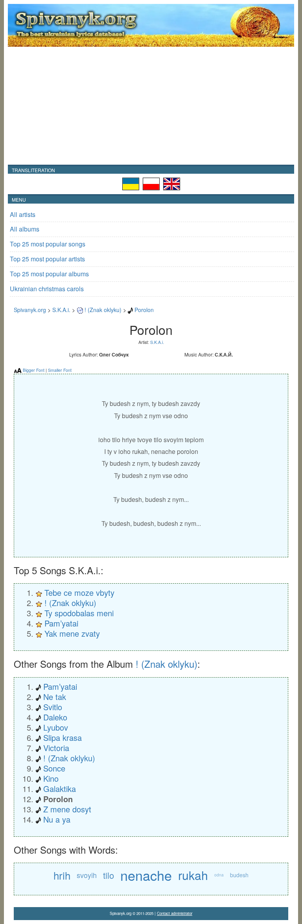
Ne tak (54, 696)
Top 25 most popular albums (49, 273)
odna (219, 875)
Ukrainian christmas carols (47, 288)
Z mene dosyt (67, 809)
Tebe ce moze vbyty (79, 592)
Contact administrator (174, 913)
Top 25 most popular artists (47, 258)
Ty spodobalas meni (79, 613)
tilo (108, 875)
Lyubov (55, 727)
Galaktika (59, 788)
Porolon (144, 310)
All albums (24, 228)
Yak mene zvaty (72, 633)
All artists (22, 214)
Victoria (56, 747)
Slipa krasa (62, 737)
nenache (146, 875)
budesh (239, 875)
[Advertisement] (151, 106)
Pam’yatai (61, 623)
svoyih (87, 875)
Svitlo (52, 707)
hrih (61, 875)
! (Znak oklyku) (103, 310)
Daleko (55, 717)
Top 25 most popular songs (47, 243)
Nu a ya (56, 819)
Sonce (54, 768)
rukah (193, 875)
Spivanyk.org (30, 310)
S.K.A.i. (61, 310)
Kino (51, 778)
